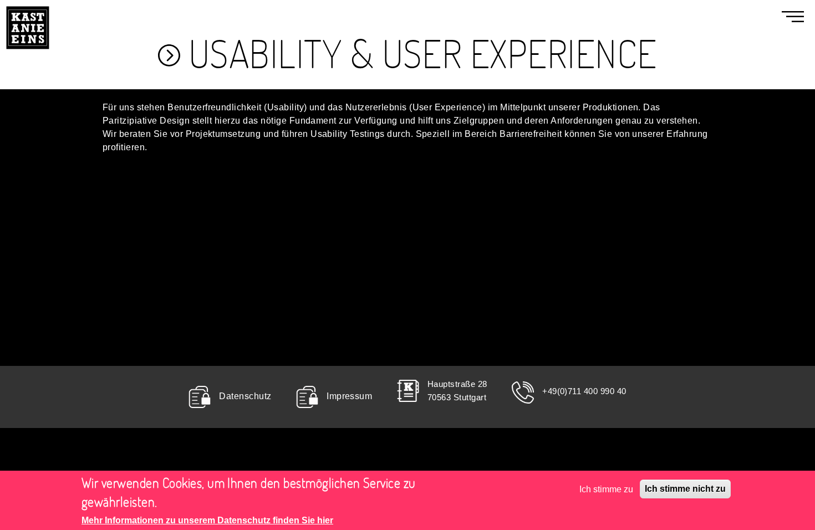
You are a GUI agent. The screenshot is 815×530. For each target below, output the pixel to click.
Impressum (349, 396)
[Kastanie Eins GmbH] (27, 7)
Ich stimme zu (606, 489)
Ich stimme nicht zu (685, 488)
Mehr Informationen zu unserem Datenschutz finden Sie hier (207, 520)
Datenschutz (245, 396)
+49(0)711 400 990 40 (584, 390)
